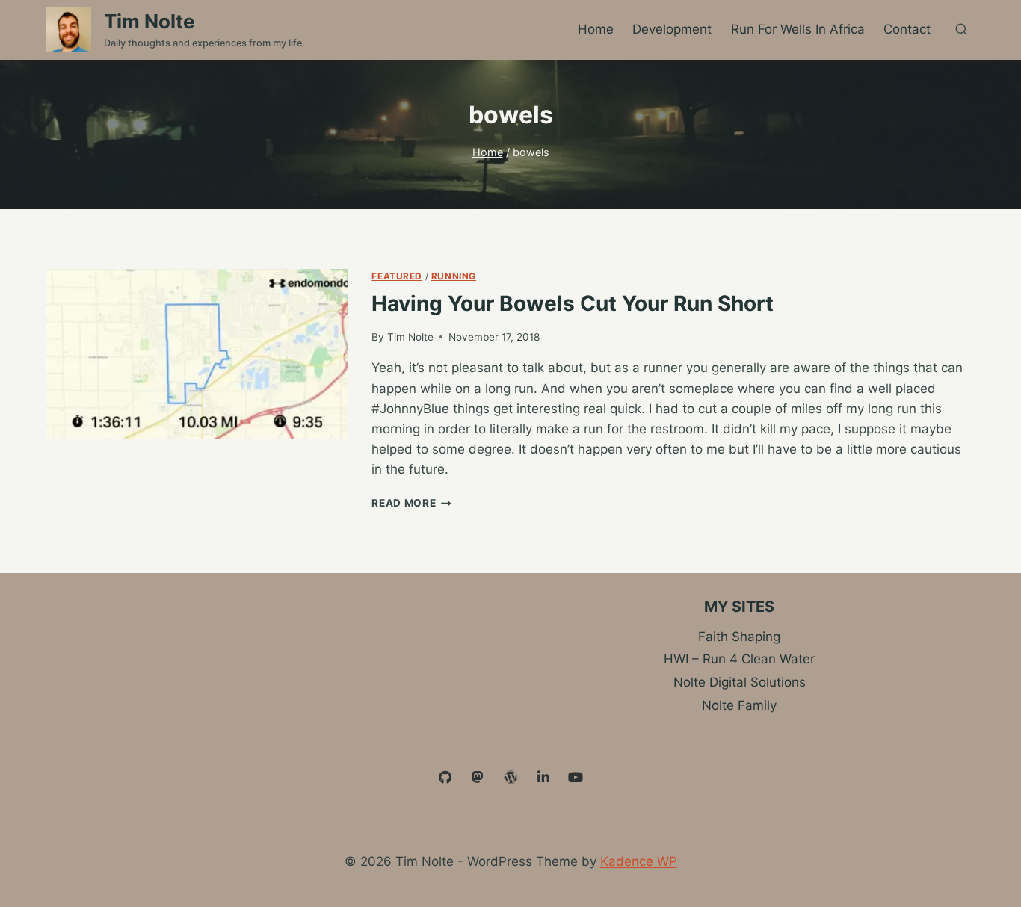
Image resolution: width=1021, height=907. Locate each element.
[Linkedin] (543, 777)
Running (453, 276)
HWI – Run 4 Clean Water (739, 658)
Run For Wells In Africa (798, 29)
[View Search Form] (961, 29)
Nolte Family (739, 705)
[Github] (445, 777)
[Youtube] (575, 777)
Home (596, 29)
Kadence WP (638, 861)
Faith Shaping (739, 636)
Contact (907, 29)
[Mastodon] (478, 777)
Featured (396, 276)
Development (672, 29)
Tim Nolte (410, 337)
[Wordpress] (510, 777)
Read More (411, 503)
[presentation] (197, 354)
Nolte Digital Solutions (739, 682)
